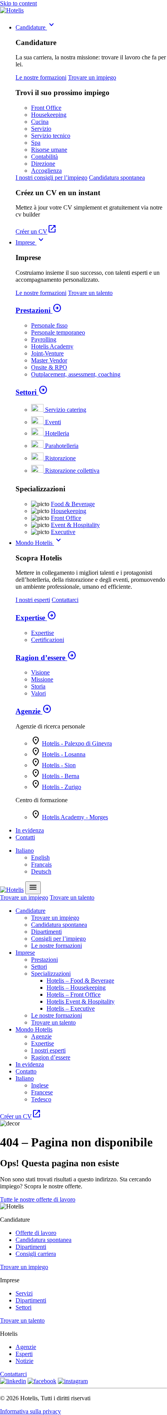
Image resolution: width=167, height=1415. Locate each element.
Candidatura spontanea (117, 177)
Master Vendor (49, 360)
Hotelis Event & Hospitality (81, 1001)
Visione (40, 672)
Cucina (40, 121)
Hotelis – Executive (71, 1008)
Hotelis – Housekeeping (76, 987)
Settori (32, 392)
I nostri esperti (33, 600)
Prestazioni (39, 310)
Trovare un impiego (92, 77)
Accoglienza (46, 170)
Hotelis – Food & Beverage (80, 980)
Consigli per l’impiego (58, 938)
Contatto (26, 1071)
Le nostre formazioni (41, 77)
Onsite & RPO (49, 367)
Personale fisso (49, 325)
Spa (35, 142)
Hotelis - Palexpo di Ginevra (77, 743)
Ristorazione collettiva (72, 470)
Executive (63, 532)
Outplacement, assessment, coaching (75, 374)
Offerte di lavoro (36, 1232)
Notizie (24, 1361)
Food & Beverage (73, 504)
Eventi (53, 422)
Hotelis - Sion (59, 765)
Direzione (43, 163)
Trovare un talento (90, 293)
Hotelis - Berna (60, 776)
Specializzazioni (51, 973)
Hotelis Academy (52, 346)
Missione (42, 679)
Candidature (36, 27)
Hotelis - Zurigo (61, 787)
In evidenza (30, 830)
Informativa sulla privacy (30, 1411)
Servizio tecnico (50, 135)
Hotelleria (57, 433)
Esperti (24, 1354)
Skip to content (18, 3)
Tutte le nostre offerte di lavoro (37, 1199)
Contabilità (44, 156)
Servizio (41, 128)
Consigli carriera (36, 1253)
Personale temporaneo (58, 332)
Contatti (25, 837)
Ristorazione (60, 458)
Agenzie (34, 711)
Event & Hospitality (75, 525)
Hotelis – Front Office (74, 994)
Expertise (36, 618)
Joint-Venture (47, 353)
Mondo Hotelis (39, 542)
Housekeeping (48, 114)
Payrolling (43, 339)
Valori (38, 693)
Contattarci (65, 600)
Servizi (24, 1293)
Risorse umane (49, 149)
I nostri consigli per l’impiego (51, 177)
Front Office (46, 107)
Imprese (31, 242)
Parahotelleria (61, 445)
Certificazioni (47, 639)
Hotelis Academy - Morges (75, 817)
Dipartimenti (46, 931)
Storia (38, 686)
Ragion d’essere (46, 658)
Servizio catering (65, 409)
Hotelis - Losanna (63, 754)
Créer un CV (36, 231)
